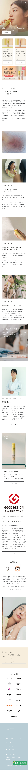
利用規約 (8, 765)
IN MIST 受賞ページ (14, 553)
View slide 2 (9, 34)
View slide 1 (5, 34)
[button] (21, 2)
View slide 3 (14, 34)
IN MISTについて (14, 424)
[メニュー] (3, 2)
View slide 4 (18, 34)
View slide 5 (22, 34)
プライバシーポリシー (12, 760)
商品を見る (7, 32)
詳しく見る (14, 356)
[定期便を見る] (14, 73)
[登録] (25, 667)
